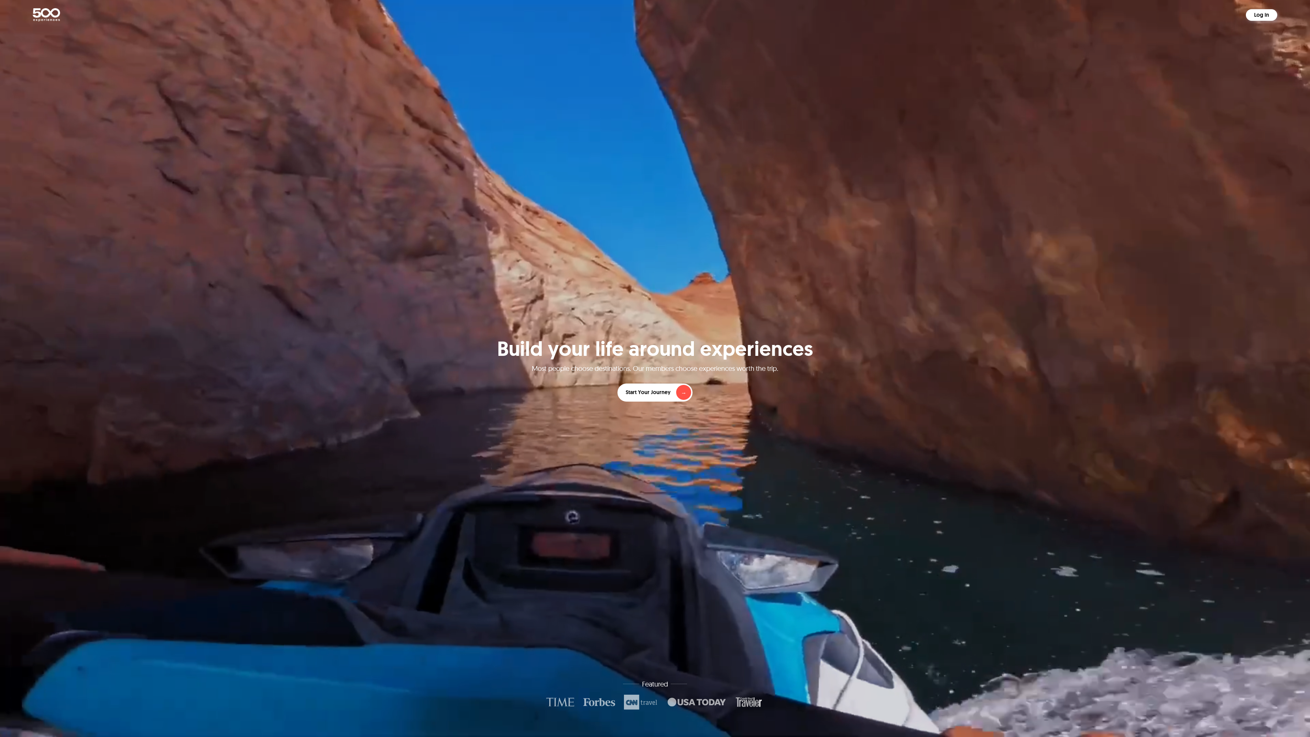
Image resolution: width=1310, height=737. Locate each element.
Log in (1261, 14)
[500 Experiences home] (46, 14)
